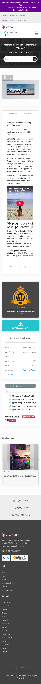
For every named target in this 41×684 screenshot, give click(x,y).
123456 (12, 420)
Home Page (9, 374)
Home (6, 15)
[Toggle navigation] (36, 33)
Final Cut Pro (6, 623)
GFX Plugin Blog (7, 590)
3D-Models (5, 631)
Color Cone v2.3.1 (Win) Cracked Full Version (20, 476)
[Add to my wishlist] (5, 77)
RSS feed (22, 15)
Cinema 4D (5, 620)
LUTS (3, 616)
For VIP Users (20, 310)
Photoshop (5, 609)
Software (5, 652)
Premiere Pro (6, 606)
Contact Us (14, 15)
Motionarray (6, 648)
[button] (38, 459)
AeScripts (29, 52)
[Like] (10, 77)
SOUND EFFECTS (7, 638)
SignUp (12, 20)
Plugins (33, 370)
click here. (25, 246)
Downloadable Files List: (13, 386)
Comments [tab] (28, 113)
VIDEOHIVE (5, 645)
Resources (19, 52)
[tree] (20, 402)
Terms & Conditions (8, 583)
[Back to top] (35, 678)
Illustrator (5, 613)
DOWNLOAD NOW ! (20, 327)
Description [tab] (13, 113)
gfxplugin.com (28, 417)
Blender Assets (6, 634)
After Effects (8, 472)
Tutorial (4, 627)
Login (5, 20)
